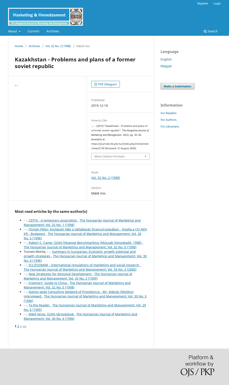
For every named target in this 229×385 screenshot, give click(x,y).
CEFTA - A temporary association (53, 220)
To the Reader (40, 305)
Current (33, 31)
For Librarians (170, 126)
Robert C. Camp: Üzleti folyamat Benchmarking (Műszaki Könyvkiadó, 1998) (85, 243)
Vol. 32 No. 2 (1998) (58, 46)
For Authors (168, 120)
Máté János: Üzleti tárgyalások (51, 314)
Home (19, 46)
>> (24, 326)
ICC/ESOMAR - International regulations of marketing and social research (84, 265)
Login (217, 3)
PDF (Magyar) (107, 84)
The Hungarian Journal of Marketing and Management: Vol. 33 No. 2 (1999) (78, 276)
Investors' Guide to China (48, 283)
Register (202, 3)
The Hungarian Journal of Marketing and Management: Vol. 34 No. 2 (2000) (80, 269)
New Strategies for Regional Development (60, 274)
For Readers (168, 113)
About (13, 31)
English (166, 59)
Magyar (166, 66)
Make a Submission (177, 86)
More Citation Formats (109, 156)
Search (212, 31)
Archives (53, 31)
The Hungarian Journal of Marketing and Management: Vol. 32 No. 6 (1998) (80, 247)
